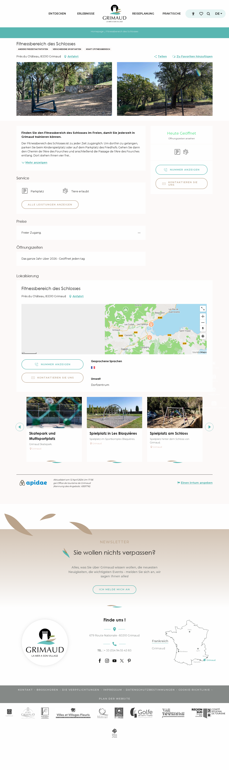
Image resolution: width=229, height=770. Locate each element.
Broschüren (47, 689)
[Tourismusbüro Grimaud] (45, 642)
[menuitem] (57, 13)
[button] (208, 14)
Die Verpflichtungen (80, 689)
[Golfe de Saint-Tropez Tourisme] (142, 713)
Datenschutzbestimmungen (150, 689)
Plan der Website (114, 698)
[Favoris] (201, 13)
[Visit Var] (173, 713)
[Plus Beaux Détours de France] (45, 713)
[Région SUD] (208, 713)
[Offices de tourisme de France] (114, 733)
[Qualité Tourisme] (102, 713)
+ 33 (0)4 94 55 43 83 (114, 650)
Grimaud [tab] (158, 648)
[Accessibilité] (193, 14)
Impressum (112, 689)
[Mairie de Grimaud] (9, 713)
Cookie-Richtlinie (194, 689)
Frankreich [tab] (160, 641)
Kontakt (25, 689)
